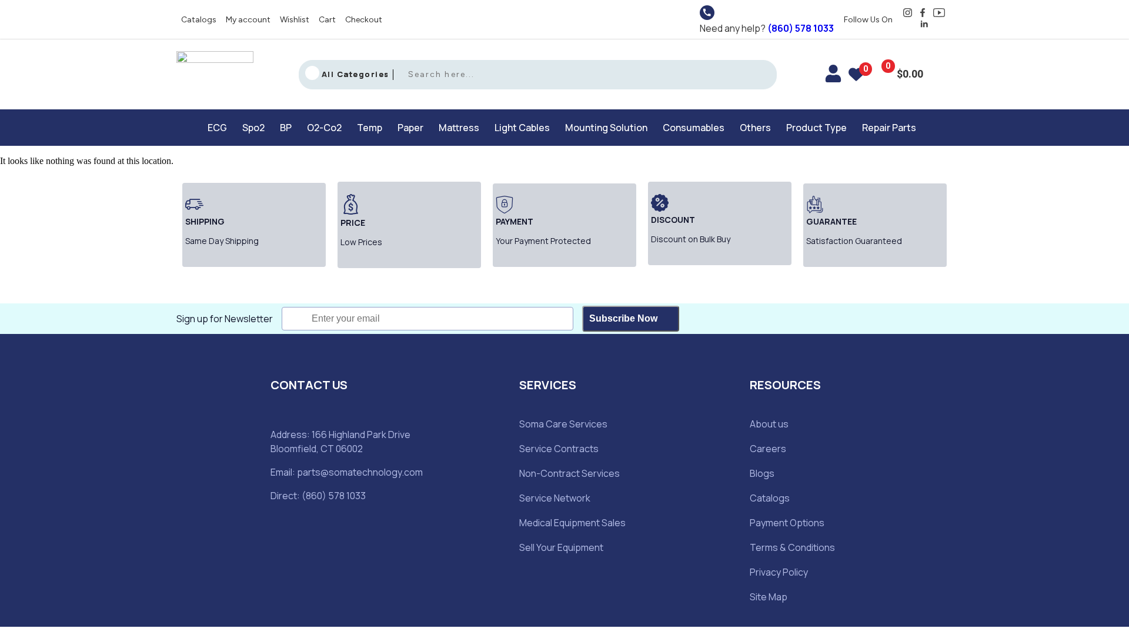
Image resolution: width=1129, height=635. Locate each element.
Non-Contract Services (569, 473)
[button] (220, 127)
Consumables (693, 127)
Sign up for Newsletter (224, 318)
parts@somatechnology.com (360, 472)
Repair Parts (889, 127)
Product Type (816, 127)
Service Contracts (559, 448)
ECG (217, 127)
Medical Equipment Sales (572, 522)
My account (248, 20)
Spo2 (253, 127)
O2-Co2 (324, 127)
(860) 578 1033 (800, 28)
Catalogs (198, 20)
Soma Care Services (563, 423)
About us (769, 423)
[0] (856, 77)
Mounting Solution (606, 127)
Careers (768, 448)
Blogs (762, 473)
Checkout (363, 20)
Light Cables (522, 127)
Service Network (554, 498)
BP (286, 127)
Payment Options (787, 522)
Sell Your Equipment (561, 547)
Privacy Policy (779, 572)
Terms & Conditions (792, 547)
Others (755, 127)
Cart (327, 20)
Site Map (768, 596)
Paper (410, 127)
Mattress (459, 127)
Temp (369, 127)
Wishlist (294, 20)
